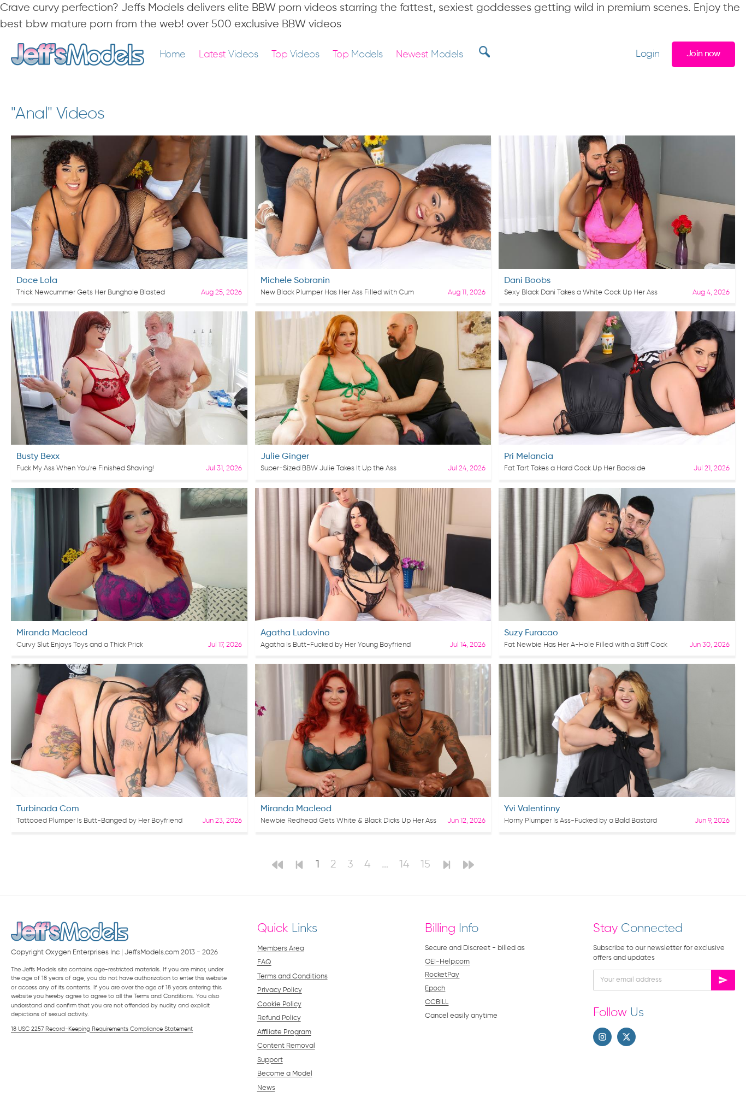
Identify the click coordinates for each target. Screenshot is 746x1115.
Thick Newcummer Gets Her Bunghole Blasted (90, 292)
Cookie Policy (279, 1004)
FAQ (264, 962)
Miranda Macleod (51, 633)
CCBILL (436, 1002)
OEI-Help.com (447, 961)
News (266, 1088)
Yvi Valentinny (532, 809)
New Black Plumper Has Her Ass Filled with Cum (337, 292)
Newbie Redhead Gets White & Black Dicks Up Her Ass (348, 820)
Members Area (280, 948)
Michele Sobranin (295, 280)
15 (425, 864)
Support (270, 1060)
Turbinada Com (47, 809)
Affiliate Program (284, 1032)
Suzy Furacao (531, 633)
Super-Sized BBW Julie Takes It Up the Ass (328, 468)
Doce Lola (36, 280)
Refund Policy (279, 1018)
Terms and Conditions (292, 976)
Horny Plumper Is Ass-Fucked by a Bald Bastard (580, 820)
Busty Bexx (38, 456)
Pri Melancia (528, 456)
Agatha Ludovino (295, 633)
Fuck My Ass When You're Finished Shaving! (85, 468)
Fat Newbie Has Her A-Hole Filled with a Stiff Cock (585, 644)
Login (647, 54)
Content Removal (286, 1045)
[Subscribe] (723, 980)
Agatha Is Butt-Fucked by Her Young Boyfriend (335, 644)
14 (404, 864)
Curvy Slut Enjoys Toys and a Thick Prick (79, 644)
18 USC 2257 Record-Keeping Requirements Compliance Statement (102, 1029)
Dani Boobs (527, 280)
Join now (703, 53)
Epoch (435, 988)
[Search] (483, 51)
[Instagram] (602, 1037)
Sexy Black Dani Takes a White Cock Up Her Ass (581, 292)
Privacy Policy (279, 990)
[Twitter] (626, 1037)
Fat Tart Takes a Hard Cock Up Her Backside (575, 468)
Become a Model (284, 1073)
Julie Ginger (284, 456)
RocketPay (442, 974)
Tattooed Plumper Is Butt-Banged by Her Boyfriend (99, 820)
